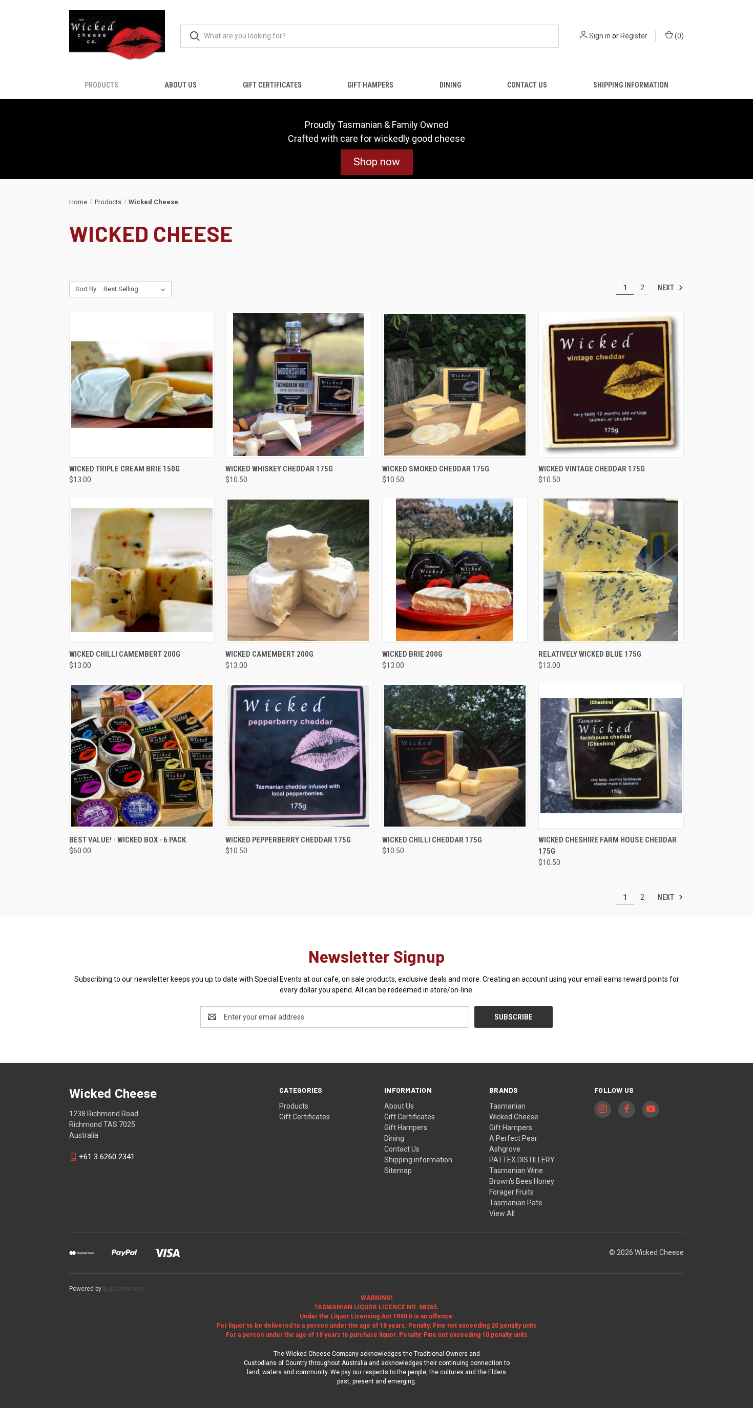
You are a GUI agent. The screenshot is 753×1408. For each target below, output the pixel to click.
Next (667, 288)
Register (633, 36)
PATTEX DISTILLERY (522, 1160)
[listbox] (136, 289)
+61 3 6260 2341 (107, 1156)
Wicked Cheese (513, 1117)
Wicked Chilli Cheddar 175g (432, 839)
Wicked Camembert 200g (269, 654)
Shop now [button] (376, 162)
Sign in (600, 36)
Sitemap (398, 1170)
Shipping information (630, 85)
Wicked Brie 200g (412, 654)
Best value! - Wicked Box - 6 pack (127, 839)
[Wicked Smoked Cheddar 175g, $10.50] (455, 385)
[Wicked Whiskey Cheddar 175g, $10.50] (298, 385)
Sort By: (86, 289)
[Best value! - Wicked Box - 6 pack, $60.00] (142, 756)
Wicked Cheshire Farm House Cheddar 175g (607, 845)
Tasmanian (507, 1106)
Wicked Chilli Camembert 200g (124, 654)
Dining (450, 85)
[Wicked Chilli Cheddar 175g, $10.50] (455, 756)
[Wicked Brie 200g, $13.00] (455, 570)
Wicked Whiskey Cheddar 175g (279, 468)
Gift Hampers (370, 85)
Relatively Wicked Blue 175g (589, 654)
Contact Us (527, 85)
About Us (180, 85)
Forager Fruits (511, 1192)
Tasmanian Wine (516, 1170)
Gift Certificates (272, 85)
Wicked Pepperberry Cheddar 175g (288, 839)
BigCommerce (123, 1288)
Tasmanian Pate (515, 1203)
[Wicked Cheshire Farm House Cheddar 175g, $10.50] (611, 756)
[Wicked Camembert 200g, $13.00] (298, 570)
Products (101, 85)
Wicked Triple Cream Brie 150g (124, 468)
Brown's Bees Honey (521, 1181)
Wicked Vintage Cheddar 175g (591, 468)
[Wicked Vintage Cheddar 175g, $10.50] (611, 385)
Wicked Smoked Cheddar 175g (435, 468)
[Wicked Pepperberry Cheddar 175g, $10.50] (298, 756)
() (678, 36)
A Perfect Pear (513, 1138)
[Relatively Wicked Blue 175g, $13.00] (611, 570)
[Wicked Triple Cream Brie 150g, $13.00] (142, 385)
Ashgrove (504, 1149)
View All (502, 1213)
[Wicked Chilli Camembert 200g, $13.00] (142, 570)
